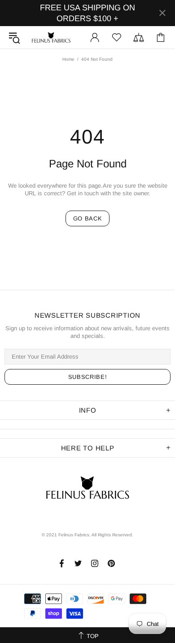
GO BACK (87, 218)
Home (68, 59)
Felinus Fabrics (51, 37)
